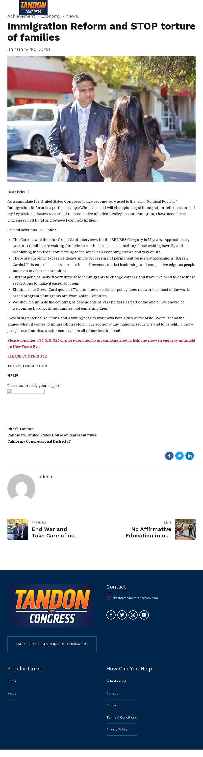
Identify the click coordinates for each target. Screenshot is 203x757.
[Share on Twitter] (179, 456)
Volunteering (116, 681)
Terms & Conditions (121, 717)
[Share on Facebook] (169, 456)
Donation (113, 693)
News (72, 16)
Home (11, 681)
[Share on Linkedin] (189, 456)
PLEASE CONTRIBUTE (27, 356)
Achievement (21, 16)
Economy (50, 16)
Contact (112, 705)
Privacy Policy (116, 729)
